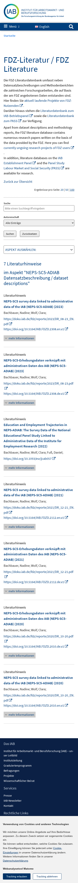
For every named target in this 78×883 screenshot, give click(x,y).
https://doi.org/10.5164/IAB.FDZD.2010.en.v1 (36, 705)
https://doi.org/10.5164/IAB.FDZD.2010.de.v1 (36, 646)
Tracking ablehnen (47, 876)
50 (66, 189)
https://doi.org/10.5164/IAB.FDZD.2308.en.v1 (36, 329)
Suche (7, 203)
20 (62, 189)
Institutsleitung (13, 760)
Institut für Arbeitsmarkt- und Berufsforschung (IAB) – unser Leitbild (38, 753)
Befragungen (11, 770)
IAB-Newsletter (13, 800)
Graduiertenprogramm (18, 765)
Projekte (9, 775)
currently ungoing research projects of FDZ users (39, 148)
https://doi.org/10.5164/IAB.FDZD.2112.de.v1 (36, 582)
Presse (8, 795)
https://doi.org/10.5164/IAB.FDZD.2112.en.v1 (36, 518)
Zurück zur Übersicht (18, 181)
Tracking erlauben (16, 876)
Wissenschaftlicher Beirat (19, 781)
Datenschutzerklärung (15, 860)
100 (72, 189)
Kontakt (8, 805)
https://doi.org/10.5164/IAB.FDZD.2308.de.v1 (36, 393)
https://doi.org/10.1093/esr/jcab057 (30, 458)
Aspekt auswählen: (20, 249)
